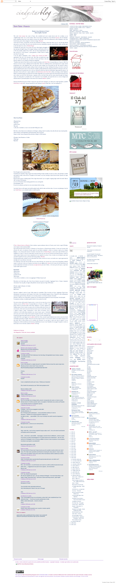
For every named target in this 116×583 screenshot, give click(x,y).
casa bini (89, 360)
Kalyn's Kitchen (75, 387)
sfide (74, 343)
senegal (83, 338)
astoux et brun (90, 350)
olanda (83, 320)
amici (73, 260)
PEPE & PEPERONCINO (94, 460)
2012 (72, 452)
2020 (72, 440)
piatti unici (82, 327)
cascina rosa (82, 273)
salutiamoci (73, 337)
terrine (75, 349)
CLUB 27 (72, 275)
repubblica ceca (75, 333)
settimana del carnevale (76, 340)
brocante (83, 267)
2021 (72, 438)
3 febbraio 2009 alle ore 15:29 (28, 360)
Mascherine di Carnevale (77, 484)
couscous (71, 280)
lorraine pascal (78, 308)
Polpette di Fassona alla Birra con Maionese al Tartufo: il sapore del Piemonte (95, 467)
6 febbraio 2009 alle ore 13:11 (28, 493)
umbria (71, 354)
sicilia (81, 343)
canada (76, 271)
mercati (71, 315)
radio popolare (79, 332)
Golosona (91, 448)
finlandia (77, 291)
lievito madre (74, 307)
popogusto (78, 329)
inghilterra (83, 302)
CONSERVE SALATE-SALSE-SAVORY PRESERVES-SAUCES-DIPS (85, 39)
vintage (71, 359)
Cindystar (23, 377)
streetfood (76, 346)
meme (77, 314)
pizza (84, 328)
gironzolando (76, 299)
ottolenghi (71, 321)
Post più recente (18, 559)
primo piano (89, 395)
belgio (71, 266)
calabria (71, 270)
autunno (71, 264)
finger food (72, 291)
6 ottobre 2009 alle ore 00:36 (28, 504)
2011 (72, 454)
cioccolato (80, 274)
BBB (81, 264)
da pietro (89, 368)
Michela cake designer (26, 348)
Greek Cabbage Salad (76, 388)
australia (80, 263)
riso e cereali (82, 333)
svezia (80, 346)
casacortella (77, 273)
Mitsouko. (41, 41)
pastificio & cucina (91, 392)
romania (75, 334)
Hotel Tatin (47, 62)
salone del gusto (77, 335)
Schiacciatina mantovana (92, 263)
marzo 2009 (75, 473)
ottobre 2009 (75, 462)
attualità (72, 263)
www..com (92, 304)
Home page (41, 559)
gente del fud (81, 296)
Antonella (23, 408)
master (75, 313)
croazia (75, 280)
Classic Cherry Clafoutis (76, 383)
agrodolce (77, 259)
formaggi (72, 292)
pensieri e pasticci (93, 412)
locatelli (83, 307)
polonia (74, 329)
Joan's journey (22, 36)
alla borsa (89, 349)
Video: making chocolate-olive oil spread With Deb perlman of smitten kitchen (78, 398)
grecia (84, 301)
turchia (84, 353)
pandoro (83, 321)
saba (71, 335)
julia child (77, 304)
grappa (81, 301)
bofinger (89, 356)
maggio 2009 (75, 470)
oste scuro (89, 390)
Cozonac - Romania (76, 490)
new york (72, 320)
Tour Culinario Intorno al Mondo (21, 245)
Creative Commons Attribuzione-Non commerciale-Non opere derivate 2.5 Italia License (70, 574)
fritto (81, 292)
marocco (71, 313)
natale (83, 319)
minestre (83, 315)
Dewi (22, 362)
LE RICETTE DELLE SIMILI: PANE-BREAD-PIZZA (81, 26)
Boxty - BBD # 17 (76, 478)
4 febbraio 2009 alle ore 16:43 (28, 455)
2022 (72, 436)
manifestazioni (81, 310)
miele (79, 315)
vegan (76, 355)
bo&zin (88, 354)
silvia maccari (73, 344)
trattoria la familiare (91, 406)
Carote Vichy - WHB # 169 (78, 504)
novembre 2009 (76, 460)
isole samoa (82, 303)
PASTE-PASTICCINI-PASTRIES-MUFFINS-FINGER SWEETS (83, 46)
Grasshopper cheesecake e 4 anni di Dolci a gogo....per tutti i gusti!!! (95, 434)
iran (75, 303)
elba (80, 287)
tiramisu (83, 349)
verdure (77, 357)
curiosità (83, 281)
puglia (71, 332)
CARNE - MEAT (73, 34)
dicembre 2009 (75, 459)
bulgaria (76, 269)
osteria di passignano (91, 391)
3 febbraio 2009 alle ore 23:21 (28, 405)
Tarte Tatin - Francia (22, 26)
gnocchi (81, 299)
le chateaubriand (90, 384)
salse (84, 335)
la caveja (89, 379)
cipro (84, 274)
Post (90, 340)
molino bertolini (76, 316)
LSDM (84, 308)
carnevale (72, 273)
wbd (75, 359)
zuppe (73, 362)
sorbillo (88, 399)
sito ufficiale (32, 317)
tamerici (72, 348)
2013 (72, 451)
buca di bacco (90, 357)
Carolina (23, 353)
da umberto (89, 371)
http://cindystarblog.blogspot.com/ (30, 574)
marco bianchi (76, 312)
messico (75, 315)
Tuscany (57, 37)
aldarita (23, 398)
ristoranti (71, 334)
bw (79, 269)
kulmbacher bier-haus (92, 376)
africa (74, 259)
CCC (71, 274)
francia (28, 332)
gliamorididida (92, 443)
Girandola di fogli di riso (94, 440)
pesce (77, 327)
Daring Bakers (78, 282)
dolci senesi (77, 286)
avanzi (74, 264)
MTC (74, 319)
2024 (72, 433)
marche (71, 312)
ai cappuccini (90, 347)
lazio (77, 306)
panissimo (72, 324)
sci (70, 338)
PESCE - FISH (73, 35)
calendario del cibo (79, 270)
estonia (83, 288)
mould (43, 83)
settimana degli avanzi (74, 339)
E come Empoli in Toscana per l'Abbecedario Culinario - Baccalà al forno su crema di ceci (94, 255)
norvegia (79, 320)
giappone (83, 297)
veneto (71, 357)
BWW (83, 269)
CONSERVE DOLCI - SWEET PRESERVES (79, 38)
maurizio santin (73, 314)
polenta (71, 329)
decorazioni (72, 284)
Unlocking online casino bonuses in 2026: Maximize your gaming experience (94, 420)
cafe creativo (92, 425)
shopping (77, 343)
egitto (77, 287)
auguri (76, 263)
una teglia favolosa (37, 264)
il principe (89, 375)
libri (70, 307)
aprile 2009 (74, 472)
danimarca (72, 282)
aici (80, 259)
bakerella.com (75, 391)
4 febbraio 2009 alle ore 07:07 (28, 446)
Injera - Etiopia (75, 483)
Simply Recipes (75, 421)
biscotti (83, 266)
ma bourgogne (90, 386)
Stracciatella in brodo (76, 519)
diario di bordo (80, 284)
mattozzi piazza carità (92, 388)
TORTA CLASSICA (93, 461)
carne (83, 272)
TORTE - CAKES (73, 48)
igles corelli (74, 302)
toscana (81, 350)
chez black (89, 361)
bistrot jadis (89, 353)
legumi (80, 306)
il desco (88, 373)
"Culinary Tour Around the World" (39, 55)
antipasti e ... (80, 260)
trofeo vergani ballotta (74, 353)
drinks (83, 286)
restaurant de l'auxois (91, 396)
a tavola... (81, 256)
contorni (80, 278)
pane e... (78, 323)
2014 (72, 449)
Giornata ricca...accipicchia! (78, 489)
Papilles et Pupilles (76, 368)
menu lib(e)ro (82, 314)
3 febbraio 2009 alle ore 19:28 (28, 396)
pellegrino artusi (73, 327)
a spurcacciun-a (90, 346)
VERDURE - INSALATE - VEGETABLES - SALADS (81, 37)
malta (84, 309)
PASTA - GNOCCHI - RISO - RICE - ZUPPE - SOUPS (81, 33)
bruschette (72, 269)
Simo (22, 340)
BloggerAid (18, 332)
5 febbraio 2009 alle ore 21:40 (28, 479)
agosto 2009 (75, 465)
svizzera (83, 346)
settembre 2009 (76, 464)
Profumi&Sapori (93, 418)
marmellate (82, 312)
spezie (71, 346)
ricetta (48, 263)
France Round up (40, 218)
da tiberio (89, 369)
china (73, 274)
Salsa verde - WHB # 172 (77, 476)
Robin (22, 448)
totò (84, 350)
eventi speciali (75, 290)
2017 (72, 444)
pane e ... (72, 323)
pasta (80, 324)
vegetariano (82, 355)
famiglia (83, 290)
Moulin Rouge (30, 45)
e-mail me (74, 242)
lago (75, 306)
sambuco (78, 337)
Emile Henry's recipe (18, 83)
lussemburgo (72, 309)
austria (84, 263)
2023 (72, 435)
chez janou (89, 362)
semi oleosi (78, 338)
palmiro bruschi (77, 321)
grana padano (76, 301)
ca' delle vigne (90, 358)
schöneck (89, 398)
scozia (73, 338)
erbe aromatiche (78, 288)
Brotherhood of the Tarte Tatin (44, 72)
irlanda (78, 303)
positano (71, 330)
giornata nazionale (75, 298)
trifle (84, 352)
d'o (87, 365)
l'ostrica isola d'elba (91, 377)
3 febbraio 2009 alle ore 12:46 (28, 351)
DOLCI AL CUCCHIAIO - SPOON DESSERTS (80, 42)
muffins (77, 319)
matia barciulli (81, 313)
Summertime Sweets (76, 392)
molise (71, 317)
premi (81, 330)
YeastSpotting (81, 361)
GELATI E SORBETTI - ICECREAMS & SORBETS (81, 45)
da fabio (88, 367)
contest (75, 278)
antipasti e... (73, 262)
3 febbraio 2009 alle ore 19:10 (28, 390)
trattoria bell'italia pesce (92, 403)
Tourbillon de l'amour (76, 501)
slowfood (72, 345)
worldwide (32, 332)
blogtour (76, 267)
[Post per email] (24, 330)
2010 (72, 456)
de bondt (83, 282)
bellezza (74, 266)
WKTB (83, 359)
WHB (79, 359)
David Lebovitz (75, 396)
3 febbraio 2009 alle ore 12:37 (28, 345)
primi (84, 331)
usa (81, 354)
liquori (80, 307)
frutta (79, 294)
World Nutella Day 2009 (77, 512)
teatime (77, 348)
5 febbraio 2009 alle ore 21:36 (28, 470)
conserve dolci (74, 277)
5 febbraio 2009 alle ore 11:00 (28, 460)
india (79, 302)
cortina (84, 278)
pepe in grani (90, 394)
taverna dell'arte (90, 400)
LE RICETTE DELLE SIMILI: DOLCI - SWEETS (80, 27)
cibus (76, 274)
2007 (72, 524)
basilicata (78, 264)
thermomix (79, 349)
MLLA (71, 316)
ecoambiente (72, 287)
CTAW (22, 332)
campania (72, 271)
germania (72, 297)
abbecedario (81, 258)
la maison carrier (90, 381)
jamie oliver (72, 304)
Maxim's (44, 78)
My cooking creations (77, 374)
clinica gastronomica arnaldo (93, 364)
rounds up (80, 334)
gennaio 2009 (75, 521)
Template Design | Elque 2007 (108, 582)
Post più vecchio (63, 559)
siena (84, 343)
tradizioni (72, 352)
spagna (83, 345)
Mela (22, 393)
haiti (70, 302)
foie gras (83, 291)
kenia (80, 304)
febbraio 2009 (75, 475)
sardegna (83, 337)
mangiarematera (73, 310)
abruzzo (71, 259)
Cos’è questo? (92, 319)
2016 (72, 446)
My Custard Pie (75, 415)
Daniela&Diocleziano (94, 464)
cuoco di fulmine (77, 281)
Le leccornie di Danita (94, 438)
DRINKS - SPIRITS (74, 29)
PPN (75, 330)
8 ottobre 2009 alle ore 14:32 (28, 509)
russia (84, 334)
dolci (25, 332)
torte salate (75, 350)
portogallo (83, 329)
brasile (80, 267)
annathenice (24, 496)
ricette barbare (92, 454)
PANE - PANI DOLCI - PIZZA (76, 30)
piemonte (72, 328)
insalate (72, 303)
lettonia (83, 306)
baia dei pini (89, 352)
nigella (76, 320)
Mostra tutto (83, 426)
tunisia (81, 353)
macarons (79, 309)
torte (71, 350)
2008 (72, 523)
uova (79, 354)
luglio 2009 (74, 467)
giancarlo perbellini (77, 297)
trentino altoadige (79, 352)
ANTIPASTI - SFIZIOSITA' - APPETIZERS (79, 31)
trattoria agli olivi (90, 402)
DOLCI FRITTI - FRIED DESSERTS (78, 43)
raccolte (74, 332)
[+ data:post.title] (24, 564)
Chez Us (74, 382)
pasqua (76, 324)
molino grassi (82, 316)
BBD (84, 264)
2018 (72, 443)
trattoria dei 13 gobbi (91, 405)
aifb (82, 259)
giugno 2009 (75, 468)
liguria (78, 307)
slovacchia (79, 344)
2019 (72, 441)
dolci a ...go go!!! (93, 431)
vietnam (83, 357)
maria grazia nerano (91, 387)
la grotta (89, 380)
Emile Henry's (19, 190)
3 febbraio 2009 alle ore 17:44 (28, 374)
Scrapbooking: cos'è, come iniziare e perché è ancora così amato (95, 427)
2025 (72, 432)
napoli (80, 319)
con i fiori (82, 276)
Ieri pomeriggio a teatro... (77, 515)
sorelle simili (77, 345)
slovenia (83, 344)
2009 (72, 457)
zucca (71, 362)
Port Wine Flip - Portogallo (77, 503)
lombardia (72, 308)
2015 (72, 448)
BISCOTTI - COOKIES (75, 41)
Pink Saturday (78, 328)
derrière (88, 372)
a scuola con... (74, 256)
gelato (75, 296)
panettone (83, 323)
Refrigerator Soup (76, 410)
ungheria (75, 354)
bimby (79, 266)
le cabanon (89, 383)
